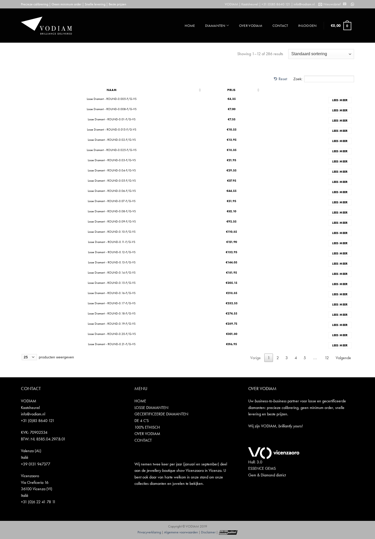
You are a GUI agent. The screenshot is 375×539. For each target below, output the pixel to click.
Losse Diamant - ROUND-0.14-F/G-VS (111, 273)
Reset (283, 78)
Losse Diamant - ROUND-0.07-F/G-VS (111, 201)
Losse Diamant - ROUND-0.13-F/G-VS (111, 262)
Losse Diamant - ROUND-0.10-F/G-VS (111, 232)
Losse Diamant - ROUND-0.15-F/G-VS (111, 283)
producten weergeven (56, 357)
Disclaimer (208, 532)
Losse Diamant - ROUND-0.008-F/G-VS (111, 109)
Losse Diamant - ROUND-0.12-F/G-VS (111, 252)
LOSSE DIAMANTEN (151, 407)
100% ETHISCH (147, 427)
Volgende (343, 357)
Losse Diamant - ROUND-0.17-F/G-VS (111, 303)
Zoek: (298, 79)
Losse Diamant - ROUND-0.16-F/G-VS (111, 293)
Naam (112, 90)
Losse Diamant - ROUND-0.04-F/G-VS (112, 170)
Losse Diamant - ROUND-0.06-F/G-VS (112, 191)
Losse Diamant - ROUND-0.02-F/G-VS (112, 140)
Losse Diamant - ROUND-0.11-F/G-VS (111, 242)
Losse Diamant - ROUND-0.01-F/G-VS (111, 119)
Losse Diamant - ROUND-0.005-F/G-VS (111, 99)
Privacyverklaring (149, 532)
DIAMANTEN (215, 25)
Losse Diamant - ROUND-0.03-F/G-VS (112, 160)
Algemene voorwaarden (181, 532)
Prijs (231, 90)
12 (327, 357)
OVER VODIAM (250, 25)
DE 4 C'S (141, 420)
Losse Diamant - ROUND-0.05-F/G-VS (112, 181)
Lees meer (339, 100)
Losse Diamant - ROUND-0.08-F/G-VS (112, 211)
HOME (190, 25)
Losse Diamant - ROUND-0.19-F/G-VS (111, 324)
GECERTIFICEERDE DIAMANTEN (161, 414)
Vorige (255, 357)
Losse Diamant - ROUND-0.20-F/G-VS (112, 334)
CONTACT (280, 25)
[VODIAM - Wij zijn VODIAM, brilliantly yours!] (46, 26)
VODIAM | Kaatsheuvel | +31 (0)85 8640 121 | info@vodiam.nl (270, 4)
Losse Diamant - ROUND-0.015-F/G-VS (111, 129)
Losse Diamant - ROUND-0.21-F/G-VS (111, 344)
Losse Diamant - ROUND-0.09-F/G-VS (112, 221)
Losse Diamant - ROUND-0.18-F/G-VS (111, 313)
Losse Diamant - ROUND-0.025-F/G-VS (111, 150)
